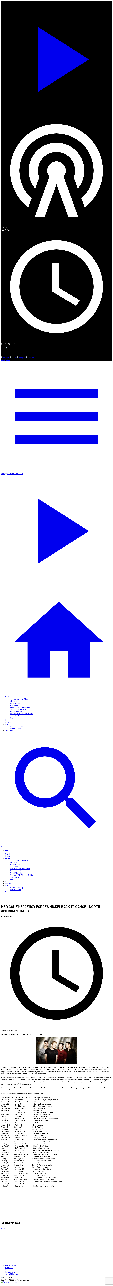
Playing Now (5, 360)
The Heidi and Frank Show (19, 699)
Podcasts (8, 722)
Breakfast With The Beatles (20, 707)
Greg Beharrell (15, 703)
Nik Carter (13, 701)
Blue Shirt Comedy (16, 726)
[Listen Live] (56, 58)
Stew (12, 718)
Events (8, 724)
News (7, 720)
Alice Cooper (14, 705)
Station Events (15, 728)
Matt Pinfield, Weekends (18, 709)
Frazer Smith (14, 716)
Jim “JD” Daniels (16, 711)
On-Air (7, 697)
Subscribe (9, 730)
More (3, 1228)
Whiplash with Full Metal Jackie (21, 714)
